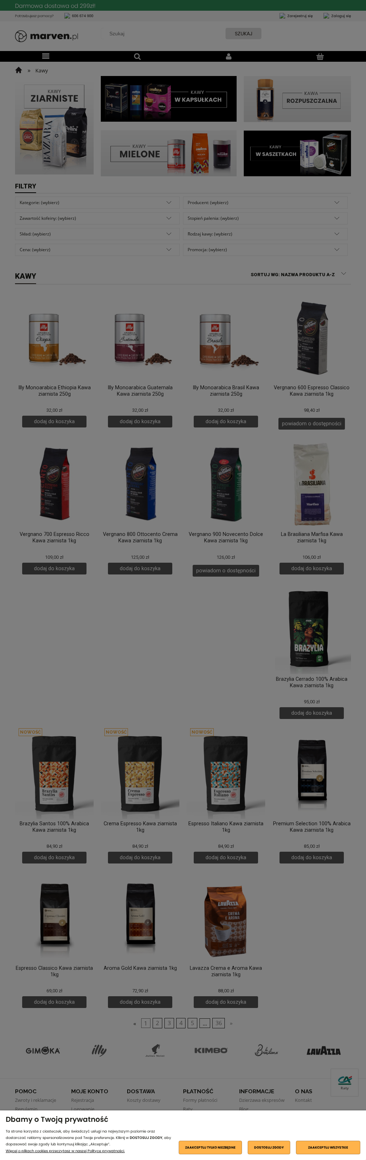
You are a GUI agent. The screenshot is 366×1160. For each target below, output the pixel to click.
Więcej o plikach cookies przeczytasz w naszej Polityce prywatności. (65, 1151)
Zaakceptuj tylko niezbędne (210, 1147)
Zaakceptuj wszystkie (328, 1147)
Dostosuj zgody (269, 1147)
